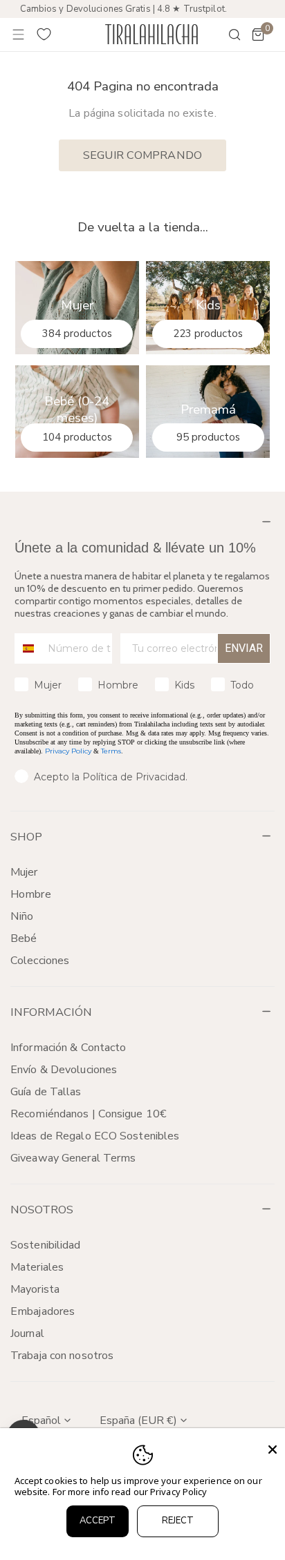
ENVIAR (244, 648)
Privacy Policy (68, 751)
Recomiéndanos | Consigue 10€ (88, 1113)
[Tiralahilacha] (151, 34)
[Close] (272, 1449)
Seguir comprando (142, 155)
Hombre (30, 894)
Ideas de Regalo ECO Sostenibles (94, 1136)
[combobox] (28, 648)
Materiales (37, 1267)
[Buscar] (225, 34)
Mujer (24, 872)
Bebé (23, 938)
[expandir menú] (18, 34)
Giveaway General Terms (73, 1158)
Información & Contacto (68, 1047)
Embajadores (42, 1311)
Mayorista (34, 1289)
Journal (27, 1333)
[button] (258, 34)
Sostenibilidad (45, 1245)
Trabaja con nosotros (61, 1355)
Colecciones (39, 960)
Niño (21, 916)
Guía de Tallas (46, 1091)
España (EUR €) (138, 1420)
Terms (111, 751)
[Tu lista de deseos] (44, 34)
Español (41, 1420)
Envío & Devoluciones (63, 1069)
